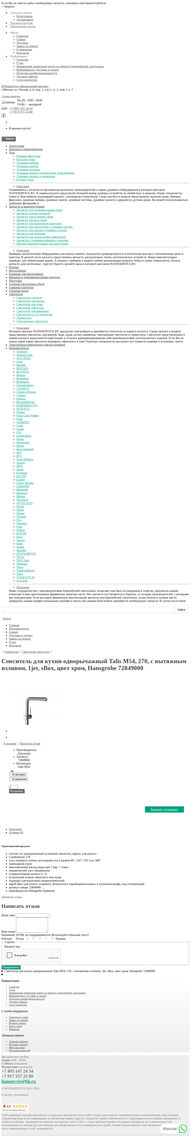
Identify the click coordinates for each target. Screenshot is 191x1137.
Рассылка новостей (19, 1050)
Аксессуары (16, 146)
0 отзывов (10, 743)
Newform (22, 499)
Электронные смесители (32, 321)
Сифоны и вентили (21, 287)
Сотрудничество (26, 79)
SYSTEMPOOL (26, 553)
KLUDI (21, 476)
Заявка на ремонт (27, 46)
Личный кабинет (18, 1041)
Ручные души (25, 179)
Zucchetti (21, 580)
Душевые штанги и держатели (35, 176)
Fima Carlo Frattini (27, 415)
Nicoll (20, 506)
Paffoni (20, 530)
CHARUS (22, 388)
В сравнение (19, 779)
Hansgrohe (22, 442)
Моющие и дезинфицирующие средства (34, 277)
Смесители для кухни (30, 307)
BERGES (22, 368)
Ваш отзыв (8, 931)
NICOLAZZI (24, 503)
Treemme (21, 563)
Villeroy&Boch (25, 570)
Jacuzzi (20, 462)
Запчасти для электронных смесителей (41, 237)
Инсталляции (17, 270)
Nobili (20, 509)
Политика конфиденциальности (36, 73)
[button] (6, 618)
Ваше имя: (8, 915)
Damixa (21, 398)
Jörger (20, 469)
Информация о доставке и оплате (37, 69)
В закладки (18, 774)
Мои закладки (17, 1047)
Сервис (21, 39)
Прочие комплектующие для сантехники (42, 243)
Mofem (20, 496)
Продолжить (11, 967)
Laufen (20, 479)
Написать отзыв (30, 743)
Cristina (21, 395)
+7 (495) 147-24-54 (20, 108)
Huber (20, 445)
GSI (18, 432)
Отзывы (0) (16, 832)
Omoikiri (21, 523)
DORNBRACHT (27, 405)
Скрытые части (19, 290)
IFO (18, 456)
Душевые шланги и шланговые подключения (45, 172)
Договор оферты (26, 76)
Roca (19, 536)
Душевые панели (27, 166)
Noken (20, 513)
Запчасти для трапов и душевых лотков (41, 230)
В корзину (16, 791)
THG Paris (22, 560)
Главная (14, 625)
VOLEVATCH (25, 577)
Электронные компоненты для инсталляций (37, 344)
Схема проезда (10, 96)
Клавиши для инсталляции (26, 274)
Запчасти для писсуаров (31, 220)
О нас (20, 63)
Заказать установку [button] (164, 809)
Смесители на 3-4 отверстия (34, 314)
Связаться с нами (18, 1017)
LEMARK (22, 486)
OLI (18, 520)
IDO (19, 452)
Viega (19, 567)
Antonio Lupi (24, 354)
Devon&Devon (25, 402)
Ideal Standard (24, 449)
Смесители (16, 294)
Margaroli (22, 489)
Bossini (20, 375)
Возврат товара (17, 1023)
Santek (20, 547)
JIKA (19, 466)
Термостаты (24, 317)
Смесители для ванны (30, 301)
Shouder (21, 550)
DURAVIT (23, 408)
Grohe (20, 429)
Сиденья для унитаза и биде (27, 284)
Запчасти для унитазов (30, 233)
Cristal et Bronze (26, 392)
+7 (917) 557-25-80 (20, 111)
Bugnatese (22, 378)
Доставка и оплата (20, 635)
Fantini (20, 412)
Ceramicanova (24, 385)
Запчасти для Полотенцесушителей (39, 223)
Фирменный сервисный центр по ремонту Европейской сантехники (60, 66)
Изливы (14, 267)
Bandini (21, 365)
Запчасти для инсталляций (33, 213)
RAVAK (21, 533)
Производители (19, 348)
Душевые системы (28, 169)
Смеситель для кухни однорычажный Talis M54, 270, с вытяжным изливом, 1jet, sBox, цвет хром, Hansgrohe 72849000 (80, 971)
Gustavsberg (23, 435)
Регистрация (24, 16)
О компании (24, 49)
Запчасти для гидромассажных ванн (39, 210)
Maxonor (21, 493)
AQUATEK (23, 358)
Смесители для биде (29, 297)
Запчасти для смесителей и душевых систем (44, 226)
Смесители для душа (29, 304)
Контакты (22, 52)
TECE (20, 557)
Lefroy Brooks (25, 483)
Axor (19, 361)
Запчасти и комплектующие (27, 206)
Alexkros (21, 351)
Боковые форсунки (28, 156)
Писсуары (15, 280)
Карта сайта (15, 1026)
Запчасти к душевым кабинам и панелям (42, 240)
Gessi (19, 425)
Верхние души (25, 159)
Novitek (21, 516)
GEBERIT (22, 422)
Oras (19, 526)
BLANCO (22, 371)
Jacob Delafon (24, 459)
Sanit (19, 543)
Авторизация (24, 19)
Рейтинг (6, 938)
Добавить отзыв (11, 897)
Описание (22, 186)
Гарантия (22, 36)
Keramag (21, 472)
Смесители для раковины (32, 311)
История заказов (18, 1044)
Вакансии (14, 1029)
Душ (12, 152)
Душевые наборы (27, 162)
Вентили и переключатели (26, 149)
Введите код (12, 946)
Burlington (22, 381)
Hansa (20, 439)
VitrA (19, 574)
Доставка (22, 42)
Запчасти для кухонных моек (34, 216)
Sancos (20, 540)
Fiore (19, 419)
